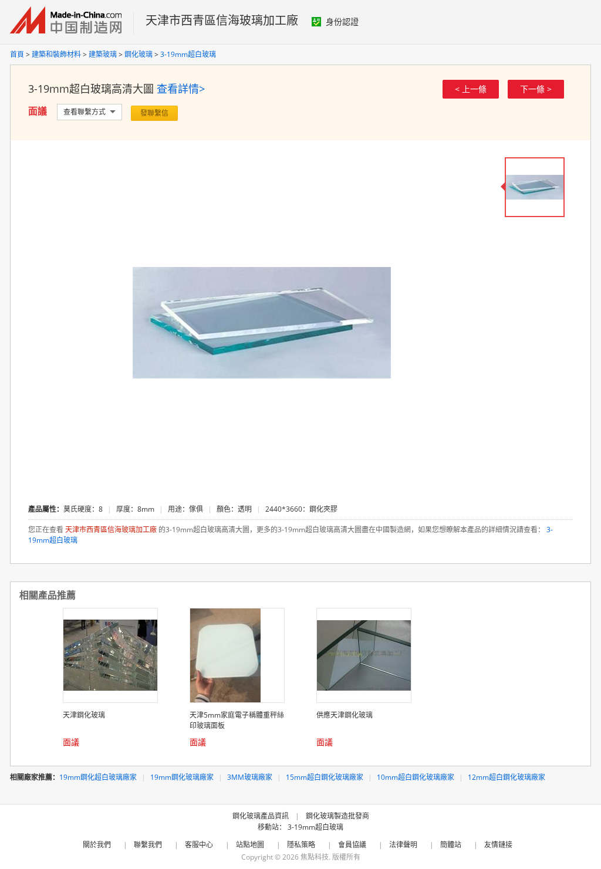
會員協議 (352, 845)
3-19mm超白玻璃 (188, 54)
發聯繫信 (154, 113)
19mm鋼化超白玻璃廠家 (98, 777)
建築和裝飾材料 (56, 54)
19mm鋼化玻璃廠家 (182, 777)
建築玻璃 (103, 54)
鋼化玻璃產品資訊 (260, 816)
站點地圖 (250, 845)
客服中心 (199, 845)
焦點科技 (314, 857)
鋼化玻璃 (138, 54)
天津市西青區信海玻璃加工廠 (222, 20)
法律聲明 (403, 845)
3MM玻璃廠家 (249, 777)
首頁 (17, 54)
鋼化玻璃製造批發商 (337, 816)
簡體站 (450, 845)
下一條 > (536, 88)
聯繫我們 (148, 845)
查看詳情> (181, 89)
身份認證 (342, 21)
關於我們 (97, 845)
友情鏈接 (498, 845)
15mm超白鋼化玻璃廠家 (324, 777)
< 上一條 (471, 88)
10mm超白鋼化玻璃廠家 (415, 777)
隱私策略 (301, 845)
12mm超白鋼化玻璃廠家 (506, 777)
